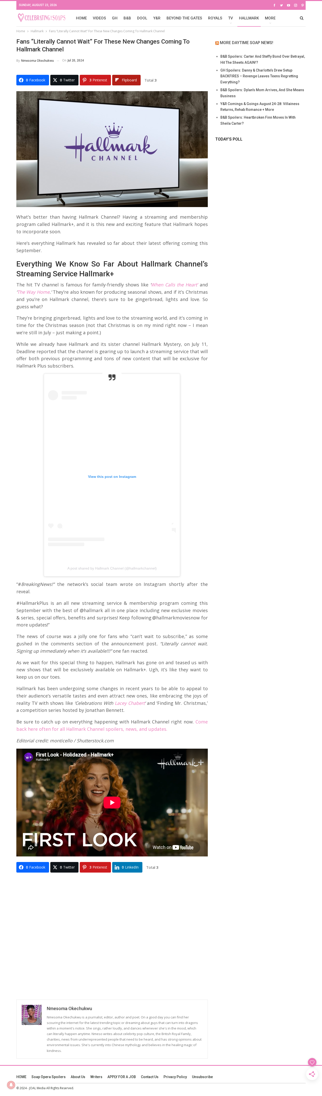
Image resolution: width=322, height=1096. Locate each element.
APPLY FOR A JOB (121, 1077)
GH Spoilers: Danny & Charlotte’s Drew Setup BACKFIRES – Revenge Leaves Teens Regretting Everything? (259, 76)
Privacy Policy (175, 1077)
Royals (215, 18)
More (270, 18)
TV (230, 18)
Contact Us (149, 1077)
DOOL (142, 18)
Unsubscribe (202, 1077)
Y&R (156, 18)
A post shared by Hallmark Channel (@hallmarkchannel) (112, 568)
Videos (99, 18)
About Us (78, 1077)
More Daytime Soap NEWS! (246, 42)
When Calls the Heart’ (174, 285)
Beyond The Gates (184, 18)
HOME (81, 18)
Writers (96, 1077)
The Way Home (33, 292)
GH (114, 18)
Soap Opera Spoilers (48, 1077)
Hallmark (249, 18)
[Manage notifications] (11, 1085)
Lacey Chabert (130, 703)
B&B (127, 18)
